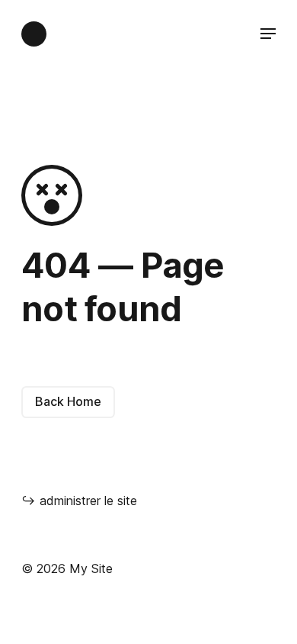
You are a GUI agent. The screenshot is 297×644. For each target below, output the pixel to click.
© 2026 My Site (67, 568)
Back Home (68, 401)
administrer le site (79, 500)
